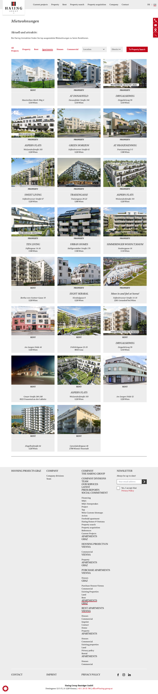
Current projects (40, 4)
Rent (64, 4)
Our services (90, 484)
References (86, 530)
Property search (77, 4)
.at (111, 688)
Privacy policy (88, 650)
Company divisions (55, 476)
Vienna (86, 554)
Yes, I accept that (129, 488)
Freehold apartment (90, 519)
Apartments (47, 49)
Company (113, 4)
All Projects (15, 49)
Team (48, 479)
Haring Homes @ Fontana (93, 522)
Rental (84, 653)
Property (55, 4)
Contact (125, 4)
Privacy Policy (127, 491)
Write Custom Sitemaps (92, 513)
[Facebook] (118, 675)
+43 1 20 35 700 (84, 688)
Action (85, 516)
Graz (85, 539)
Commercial (72, 49)
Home (84, 628)
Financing (86, 498)
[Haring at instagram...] (123, 674)
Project (85, 507)
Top (83, 510)
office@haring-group (101, 688)
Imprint (85, 622)
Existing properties (90, 644)
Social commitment (95, 492)
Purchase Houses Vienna (93, 586)
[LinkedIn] (129, 674)
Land (84, 595)
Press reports (90, 490)
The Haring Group (93, 473)
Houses (60, 49)
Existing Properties (90, 592)
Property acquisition (97, 4)
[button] (5, 688)
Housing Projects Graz (26, 471)
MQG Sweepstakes (90, 504)
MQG (84, 501)
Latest (86, 487)
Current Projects (89, 533)
